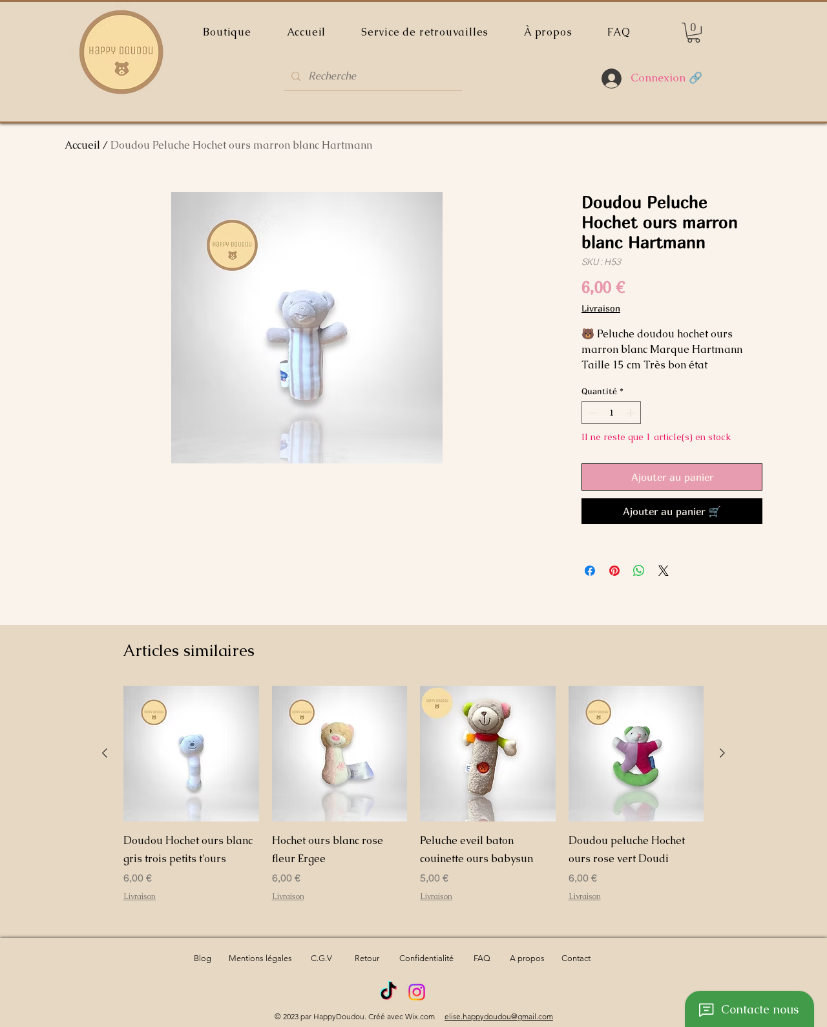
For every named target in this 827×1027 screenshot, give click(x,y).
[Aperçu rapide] (191, 753)
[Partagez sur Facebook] (590, 570)
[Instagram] (417, 992)
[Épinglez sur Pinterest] (614, 570)
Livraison (600, 307)
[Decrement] (591, 413)
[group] (413, 802)
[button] (694, 33)
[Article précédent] (104, 753)
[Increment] (632, 413)
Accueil (82, 145)
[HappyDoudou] (388, 992)
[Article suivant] (722, 753)
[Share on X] (663, 570)
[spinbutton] (611, 413)
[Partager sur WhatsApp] (639, 570)
